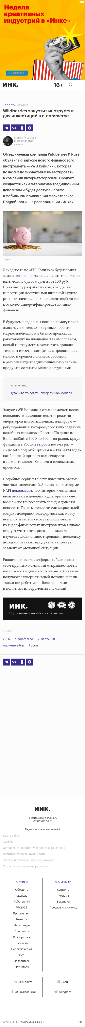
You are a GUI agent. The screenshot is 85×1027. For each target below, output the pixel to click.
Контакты (63, 889)
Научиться (22, 967)
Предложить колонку (63, 907)
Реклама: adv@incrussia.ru (42, 818)
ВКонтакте (25, 982)
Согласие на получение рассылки (25, 866)
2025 (6, 639)
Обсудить (21, 889)
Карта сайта (11, 835)
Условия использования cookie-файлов (28, 860)
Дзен (64, 982)
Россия (34, 645)
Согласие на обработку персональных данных (34, 848)
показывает (22, 490)
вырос (42, 444)
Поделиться (21, 961)
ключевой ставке (29, 275)
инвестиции (46, 639)
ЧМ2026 (21, 907)
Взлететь (22, 943)
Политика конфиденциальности (24, 854)
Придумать (21, 931)
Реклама (63, 895)
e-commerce (24, 639)
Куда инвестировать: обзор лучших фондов (41, 393)
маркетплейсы (13, 645)
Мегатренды (21, 925)
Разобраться (21, 937)
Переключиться (21, 949)
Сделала (21, 895)
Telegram (64, 992)
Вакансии (63, 901)
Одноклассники (25, 992)
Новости (9, 105)
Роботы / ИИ (22, 901)
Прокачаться (21, 913)
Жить (21, 955)
